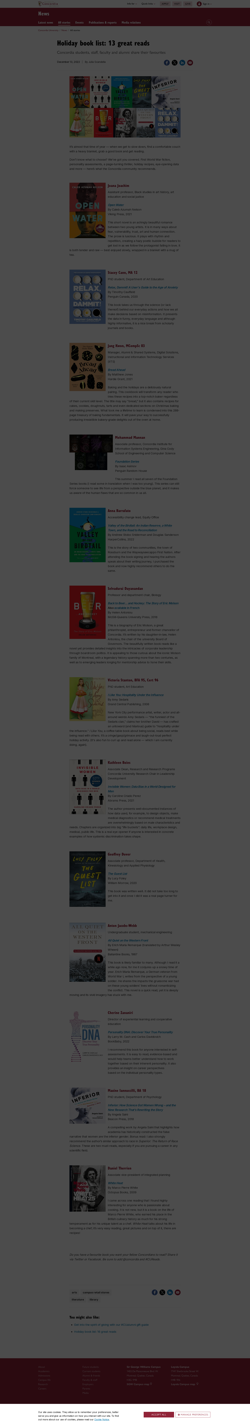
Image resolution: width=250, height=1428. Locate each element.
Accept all (158, 1414)
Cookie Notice (101, 1419)
